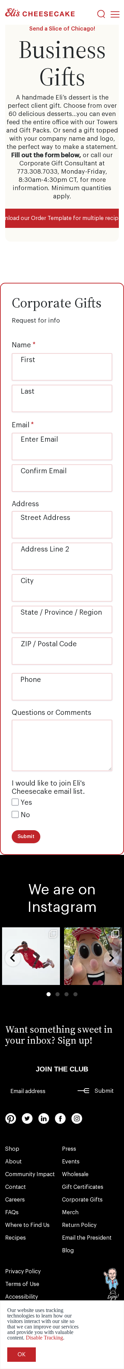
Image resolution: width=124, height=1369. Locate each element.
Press (69, 1149)
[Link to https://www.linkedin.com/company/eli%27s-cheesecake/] (43, 1118)
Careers (15, 1200)
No (25, 815)
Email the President (87, 1238)
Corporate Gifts (82, 1200)
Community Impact (30, 1174)
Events (71, 1161)
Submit (104, 1091)
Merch (70, 1212)
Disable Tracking (44, 1338)
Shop (12, 1149)
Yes (26, 802)
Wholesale (75, 1174)
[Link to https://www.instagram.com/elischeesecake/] (76, 1118)
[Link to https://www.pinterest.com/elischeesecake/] (10, 1118)
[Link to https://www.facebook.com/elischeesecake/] (60, 1118)
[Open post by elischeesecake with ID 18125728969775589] (93, 956)
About (13, 1161)
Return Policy (79, 1225)
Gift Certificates (82, 1187)
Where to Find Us (27, 1225)
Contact (15, 1187)
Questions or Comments (51, 712)
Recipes (15, 1238)
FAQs (12, 1212)
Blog (68, 1250)
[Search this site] (101, 14)
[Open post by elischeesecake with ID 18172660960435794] (31, 956)
